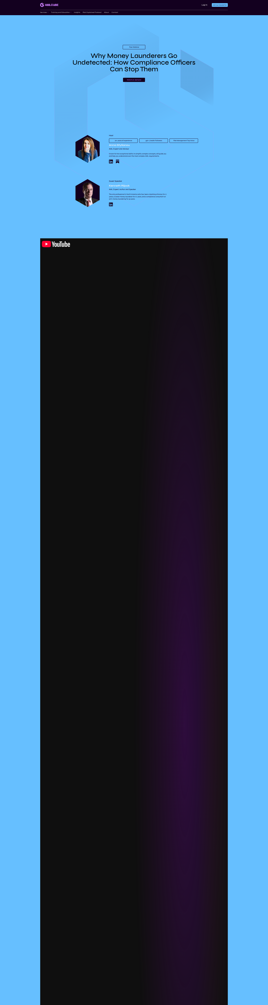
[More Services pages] (47, 12)
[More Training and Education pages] (70, 12)
